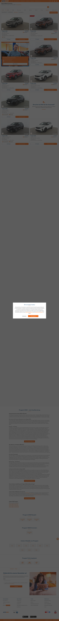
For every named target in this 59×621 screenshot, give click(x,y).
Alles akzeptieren (33, 316)
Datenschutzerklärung (29, 312)
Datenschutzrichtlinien (39, 312)
